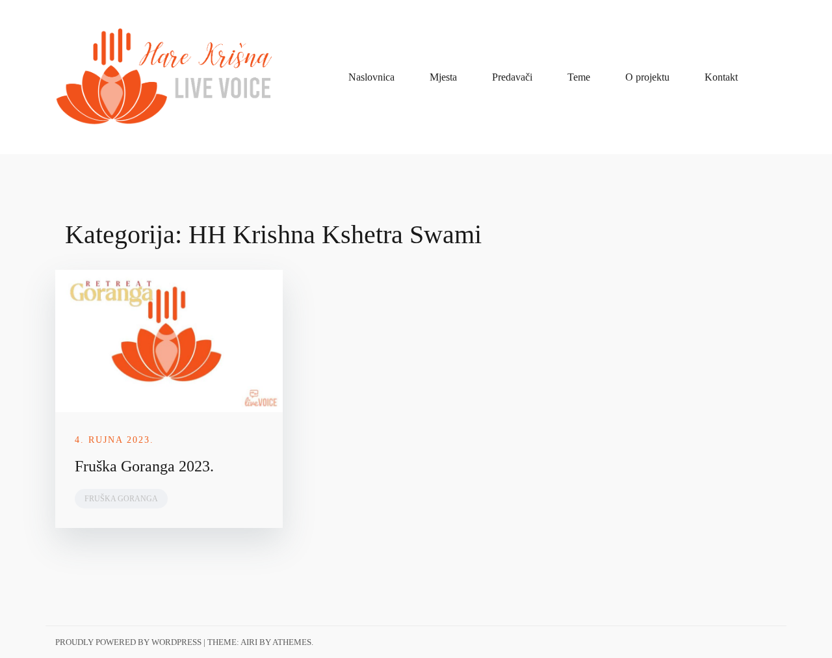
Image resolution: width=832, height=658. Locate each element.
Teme (578, 77)
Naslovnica (371, 77)
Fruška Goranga (121, 498)
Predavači (512, 77)
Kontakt (721, 77)
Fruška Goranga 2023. (144, 466)
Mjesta (443, 77)
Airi (248, 642)
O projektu (647, 77)
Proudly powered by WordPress (128, 642)
